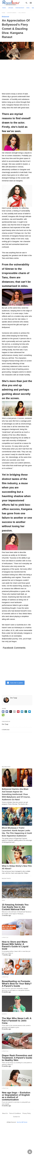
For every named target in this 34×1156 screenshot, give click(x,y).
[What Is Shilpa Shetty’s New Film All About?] (17, 854)
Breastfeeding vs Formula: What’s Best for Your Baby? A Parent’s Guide (17, 983)
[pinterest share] (18, 711)
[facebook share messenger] (7, 711)
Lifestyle (10, 7)
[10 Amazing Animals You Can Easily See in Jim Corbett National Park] (17, 890)
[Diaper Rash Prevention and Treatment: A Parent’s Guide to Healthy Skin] (17, 1041)
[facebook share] (3, 711)
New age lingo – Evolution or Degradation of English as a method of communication (16, 1096)
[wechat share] (3, 715)
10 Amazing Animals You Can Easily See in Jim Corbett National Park (15, 907)
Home (4, 7)
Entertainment (20, 7)
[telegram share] (29, 711)
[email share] (14, 711)
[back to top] (29, 1151)
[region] (17, 77)
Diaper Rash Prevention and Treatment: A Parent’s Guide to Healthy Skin (17, 1057)
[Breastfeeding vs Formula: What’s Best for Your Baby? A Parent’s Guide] (17, 967)
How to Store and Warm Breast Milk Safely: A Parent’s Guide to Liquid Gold (15, 945)
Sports (4, 1013)
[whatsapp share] (26, 711)
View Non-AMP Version (22, 1122)
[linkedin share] (22, 711)
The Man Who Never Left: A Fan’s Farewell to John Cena (16, 1020)
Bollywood (22, 12)
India (27, 7)
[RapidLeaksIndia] (11, 2)
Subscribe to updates (16, 683)
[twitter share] (10, 711)
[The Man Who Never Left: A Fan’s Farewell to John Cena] (17, 1004)
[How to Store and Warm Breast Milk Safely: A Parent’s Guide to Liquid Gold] (17, 927)
